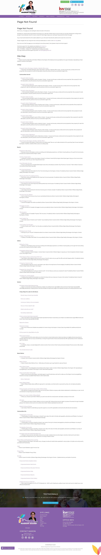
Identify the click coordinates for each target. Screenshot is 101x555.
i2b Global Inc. (43, 46)
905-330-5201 (65, 1)
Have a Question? (8, 548)
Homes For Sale (43, 514)
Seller (41, 519)
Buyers (28, 17)
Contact (42, 521)
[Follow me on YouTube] (82, 4)
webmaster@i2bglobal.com (44, 50)
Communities (61, 17)
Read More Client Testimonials (50, 502)
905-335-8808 (69, 522)
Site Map (56, 40)
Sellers (35, 17)
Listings (22, 17)
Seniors (42, 17)
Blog (67, 16)
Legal (41, 524)
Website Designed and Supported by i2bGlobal (50, 546)
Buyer (41, 517)
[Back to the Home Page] (33, 7)
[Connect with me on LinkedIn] (79, 4)
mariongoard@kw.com (77, 1)
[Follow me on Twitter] (75, 4)
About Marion (50, 17)
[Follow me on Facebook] (72, 4)
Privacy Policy (43, 523)
